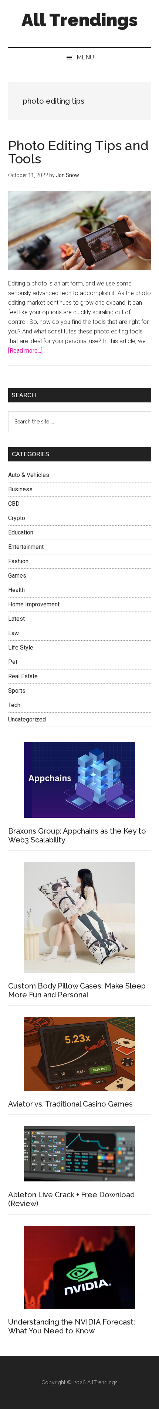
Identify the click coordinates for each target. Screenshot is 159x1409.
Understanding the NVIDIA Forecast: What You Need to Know (71, 1326)
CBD (14, 503)
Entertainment (26, 546)
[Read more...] (25, 350)
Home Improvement (34, 604)
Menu (85, 57)
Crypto (16, 518)
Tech (14, 705)
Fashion (18, 561)
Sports (17, 690)
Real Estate (23, 676)
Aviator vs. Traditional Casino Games (70, 1104)
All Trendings (79, 20)
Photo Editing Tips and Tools (78, 152)
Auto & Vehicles (28, 474)
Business (20, 489)
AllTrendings (102, 1382)
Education (20, 532)
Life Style (20, 647)
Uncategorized (27, 719)
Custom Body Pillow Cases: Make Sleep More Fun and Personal (77, 990)
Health (16, 589)
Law (13, 633)
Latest (16, 618)
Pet (12, 661)
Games (17, 575)
